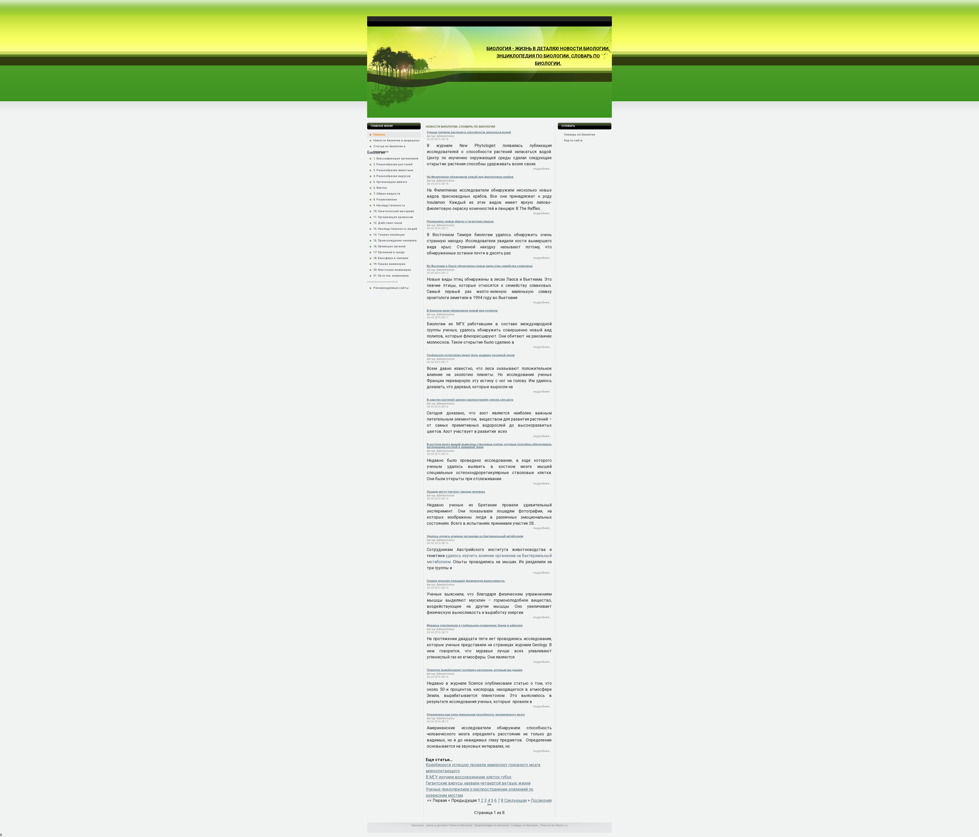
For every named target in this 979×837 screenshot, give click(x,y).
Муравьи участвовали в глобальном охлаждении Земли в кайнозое (475, 625)
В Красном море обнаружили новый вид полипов (462, 310)
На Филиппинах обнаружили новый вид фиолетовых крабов (470, 176)
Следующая (515, 800)
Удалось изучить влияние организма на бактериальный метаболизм (475, 536)
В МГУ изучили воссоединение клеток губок (468, 777)
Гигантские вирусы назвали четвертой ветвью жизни (478, 783)
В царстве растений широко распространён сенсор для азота (470, 399)
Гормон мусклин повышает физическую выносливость (466, 580)
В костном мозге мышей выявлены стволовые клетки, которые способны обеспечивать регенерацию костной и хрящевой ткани (489, 446)
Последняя (541, 800)
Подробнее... (542, 168)
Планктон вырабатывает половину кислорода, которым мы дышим (474, 669)
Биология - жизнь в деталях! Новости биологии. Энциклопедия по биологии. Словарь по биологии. (548, 56)
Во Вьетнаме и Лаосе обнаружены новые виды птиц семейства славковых (480, 265)
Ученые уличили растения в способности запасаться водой (469, 132)
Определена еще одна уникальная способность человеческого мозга (476, 714)
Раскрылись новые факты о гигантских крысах (460, 221)
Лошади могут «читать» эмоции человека (456, 491)
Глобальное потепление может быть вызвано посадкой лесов (471, 355)
